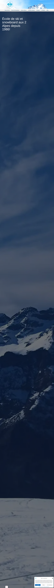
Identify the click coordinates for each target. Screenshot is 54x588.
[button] (52, 578)
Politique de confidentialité (46, 586)
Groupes (38, 10)
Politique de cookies (41, 586)
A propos (43, 10)
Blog (47, 10)
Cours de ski (7, 10)
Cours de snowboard (15, 10)
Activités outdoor (31, 10)
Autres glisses (23, 10)
